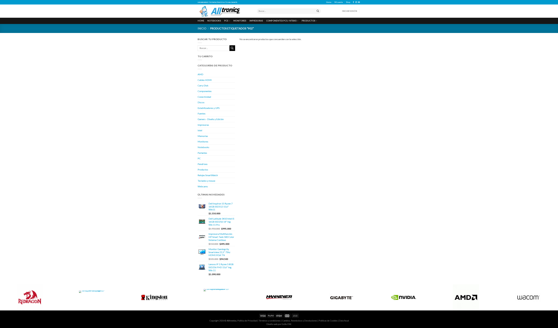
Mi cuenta (339, 2)
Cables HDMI (205, 80)
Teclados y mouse (206, 180)
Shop (348, 2)
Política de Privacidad (247, 320)
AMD (200, 74)
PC (199, 158)
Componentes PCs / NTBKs (281, 20)
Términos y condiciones (269, 320)
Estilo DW (286, 324)
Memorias (203, 136)
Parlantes (202, 152)
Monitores (239, 20)
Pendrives (203, 164)
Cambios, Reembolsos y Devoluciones (299, 320)
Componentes (205, 91)
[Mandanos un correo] (359, 2)
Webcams (203, 186)
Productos (308, 20)
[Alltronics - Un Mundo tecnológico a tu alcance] (225, 11)
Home (328, 2)
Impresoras (256, 20)
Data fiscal (344, 320)
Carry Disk (203, 85)
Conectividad (204, 96)
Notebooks (214, 20)
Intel (200, 130)
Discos (201, 102)
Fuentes (201, 113)
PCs (226, 20)
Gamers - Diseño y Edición (211, 119)
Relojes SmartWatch (208, 175)
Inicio (202, 28)
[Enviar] (317, 11)
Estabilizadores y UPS (209, 108)
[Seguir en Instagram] (356, 2)
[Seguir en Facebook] (353, 2)
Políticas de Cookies (328, 320)
